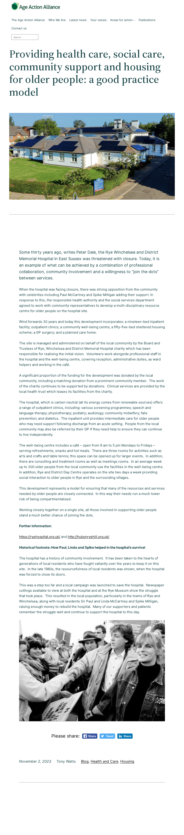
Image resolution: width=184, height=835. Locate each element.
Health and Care (104, 761)
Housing (127, 761)
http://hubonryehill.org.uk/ (88, 537)
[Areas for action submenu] (134, 20)
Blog (85, 761)
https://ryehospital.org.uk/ (39, 537)
